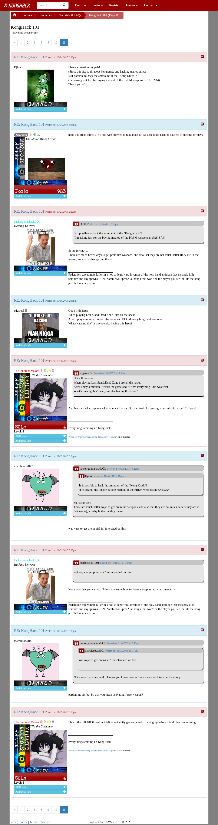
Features (80, 5)
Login (96, 5)
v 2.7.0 (117, 822)
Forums (27, 15)
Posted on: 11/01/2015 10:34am (116, 562)
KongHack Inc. (96, 822)
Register (114, 5)
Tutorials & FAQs (70, 15)
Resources (46, 15)
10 (55, 42)
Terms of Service (40, 822)
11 (64, 42)
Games (131, 5)
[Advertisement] (157, 17)
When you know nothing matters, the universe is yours (92, 437)
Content (149, 5)
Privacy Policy (18, 822)
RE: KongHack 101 (29, 57)
